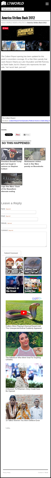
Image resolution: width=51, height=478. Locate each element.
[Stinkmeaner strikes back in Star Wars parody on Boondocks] (34, 154)
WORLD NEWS (12, 23)
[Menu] (47, 3)
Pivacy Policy (6, 472)
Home (3, 23)
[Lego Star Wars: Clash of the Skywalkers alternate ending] (11, 179)
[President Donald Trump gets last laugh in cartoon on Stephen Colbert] (11, 154)
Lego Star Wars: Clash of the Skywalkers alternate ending (10, 188)
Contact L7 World (43, 472)
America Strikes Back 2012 (18, 17)
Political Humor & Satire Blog (38, 121)
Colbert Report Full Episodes (18, 121)
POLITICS (22, 23)
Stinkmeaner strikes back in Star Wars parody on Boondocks (33, 163)
